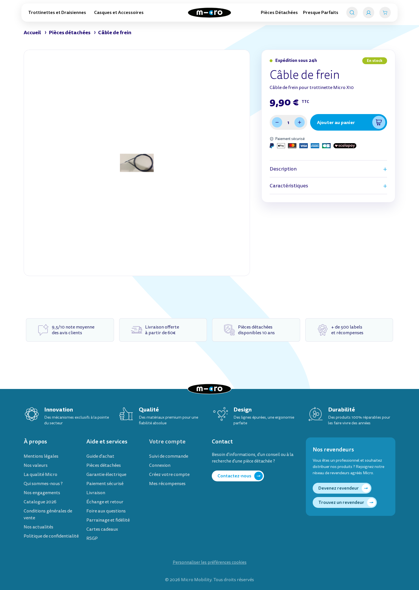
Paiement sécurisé (104, 483)
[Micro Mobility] (209, 12)
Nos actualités (38, 527)
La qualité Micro (40, 474)
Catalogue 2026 (40, 502)
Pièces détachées (103, 465)
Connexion (159, 465)
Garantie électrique (106, 474)
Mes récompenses (167, 483)
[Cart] (385, 12)
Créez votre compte (169, 474)
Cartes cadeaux (102, 529)
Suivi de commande (168, 456)
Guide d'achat (100, 456)
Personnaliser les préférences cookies (210, 562)
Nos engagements (42, 493)
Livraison (95, 493)
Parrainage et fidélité (108, 520)
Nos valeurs (36, 465)
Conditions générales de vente (48, 514)
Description (283, 169)
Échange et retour (104, 502)
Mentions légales (41, 456)
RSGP (92, 538)
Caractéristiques (289, 185)
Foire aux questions (106, 511)
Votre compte (167, 441)
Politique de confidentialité (51, 536)
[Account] (368, 12)
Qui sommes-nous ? (43, 483)
